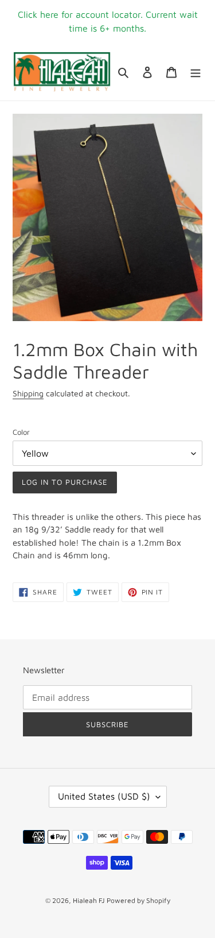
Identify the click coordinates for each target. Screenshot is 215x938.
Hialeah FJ (88, 900)
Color (21, 432)
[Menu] (195, 72)
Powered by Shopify (138, 900)
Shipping (28, 393)
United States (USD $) (104, 796)
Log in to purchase (65, 482)
